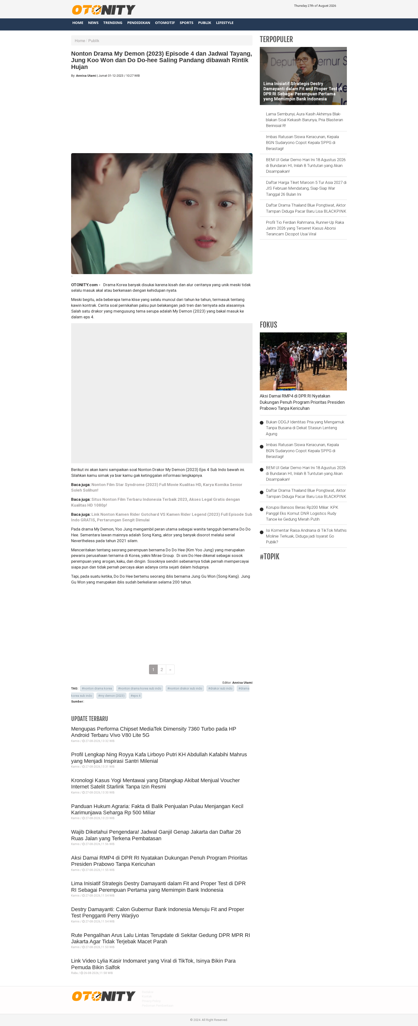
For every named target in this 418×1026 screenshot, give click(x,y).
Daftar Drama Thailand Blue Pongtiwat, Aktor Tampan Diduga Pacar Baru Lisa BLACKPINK (306, 208)
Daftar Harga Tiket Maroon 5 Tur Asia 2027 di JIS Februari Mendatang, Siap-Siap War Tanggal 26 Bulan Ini (306, 188)
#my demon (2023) (111, 695)
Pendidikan (138, 22)
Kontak (147, 996)
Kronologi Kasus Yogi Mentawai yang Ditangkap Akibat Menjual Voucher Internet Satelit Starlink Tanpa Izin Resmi (155, 783)
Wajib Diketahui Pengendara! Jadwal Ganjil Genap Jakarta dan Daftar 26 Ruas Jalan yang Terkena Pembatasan (156, 835)
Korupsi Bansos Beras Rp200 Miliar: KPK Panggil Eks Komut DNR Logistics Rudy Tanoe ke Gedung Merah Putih (302, 513)
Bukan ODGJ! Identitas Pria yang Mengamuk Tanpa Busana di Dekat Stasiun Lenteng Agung (305, 427)
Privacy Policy (151, 1001)
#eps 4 (135, 695)
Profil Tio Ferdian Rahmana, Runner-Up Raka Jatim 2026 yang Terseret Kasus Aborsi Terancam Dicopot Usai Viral (305, 228)
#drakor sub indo (220, 688)
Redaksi (147, 992)
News (93, 22)
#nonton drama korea (97, 688)
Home (77, 22)
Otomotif (165, 22)
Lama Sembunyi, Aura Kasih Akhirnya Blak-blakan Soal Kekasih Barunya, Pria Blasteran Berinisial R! (304, 120)
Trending (112, 22)
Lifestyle (224, 22)
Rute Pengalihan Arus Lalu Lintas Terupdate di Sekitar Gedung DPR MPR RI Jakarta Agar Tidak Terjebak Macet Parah (160, 938)
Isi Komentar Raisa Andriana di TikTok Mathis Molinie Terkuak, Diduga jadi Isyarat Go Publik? (306, 536)
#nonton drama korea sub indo (139, 688)
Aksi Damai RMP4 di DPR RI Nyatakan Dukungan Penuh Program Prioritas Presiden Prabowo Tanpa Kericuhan (302, 402)
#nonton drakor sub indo (184, 688)
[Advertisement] (162, 116)
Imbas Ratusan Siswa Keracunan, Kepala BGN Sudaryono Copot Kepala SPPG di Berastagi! (302, 142)
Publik (204, 22)
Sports (186, 22)
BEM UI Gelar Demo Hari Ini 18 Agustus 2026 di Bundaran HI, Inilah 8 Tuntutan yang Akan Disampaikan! (306, 165)
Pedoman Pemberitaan (157, 1005)
